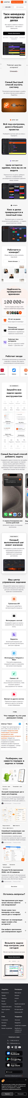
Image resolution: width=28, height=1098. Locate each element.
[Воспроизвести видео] (14, 105)
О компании (5, 1020)
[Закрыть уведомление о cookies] (25, 1079)
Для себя (7, 7)
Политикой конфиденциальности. (11, 1089)
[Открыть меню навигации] (25, 2)
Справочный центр (6, 1006)
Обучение (17, 1020)
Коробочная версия (20, 1003)
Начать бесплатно (17, 2)
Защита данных (6, 1009)
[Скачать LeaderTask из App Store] (14, 1065)
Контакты (4, 1022)
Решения (4, 1003)
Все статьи (14, 886)
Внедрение (18, 1022)
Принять (7, 1094)
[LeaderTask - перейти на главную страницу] (5, 2)
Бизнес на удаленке (7, 1028)
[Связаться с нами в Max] (16, 1047)
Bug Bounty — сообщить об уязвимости (18, 1030)
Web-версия (18, 992)
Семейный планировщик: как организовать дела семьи (13, 832)
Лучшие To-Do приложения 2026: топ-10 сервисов (12, 871)
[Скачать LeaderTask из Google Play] (14, 1059)
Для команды (20, 7)
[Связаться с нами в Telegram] (12, 1047)
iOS (15, 1001)
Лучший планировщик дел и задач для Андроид (13, 793)
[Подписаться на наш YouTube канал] (19, 1047)
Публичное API (18, 1012)
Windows (17, 995)
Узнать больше (13, 261)
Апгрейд (4, 1025)
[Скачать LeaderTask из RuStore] (14, 1053)
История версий (19, 1009)
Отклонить (21, 1094)
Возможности (5, 992)
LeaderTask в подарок (20, 1025)
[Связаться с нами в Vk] (8, 1047)
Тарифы (4, 995)
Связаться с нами (14, 1037)
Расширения (18, 1006)
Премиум (4, 998)
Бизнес (3, 1001)
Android (17, 998)
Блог (3, 1012)
